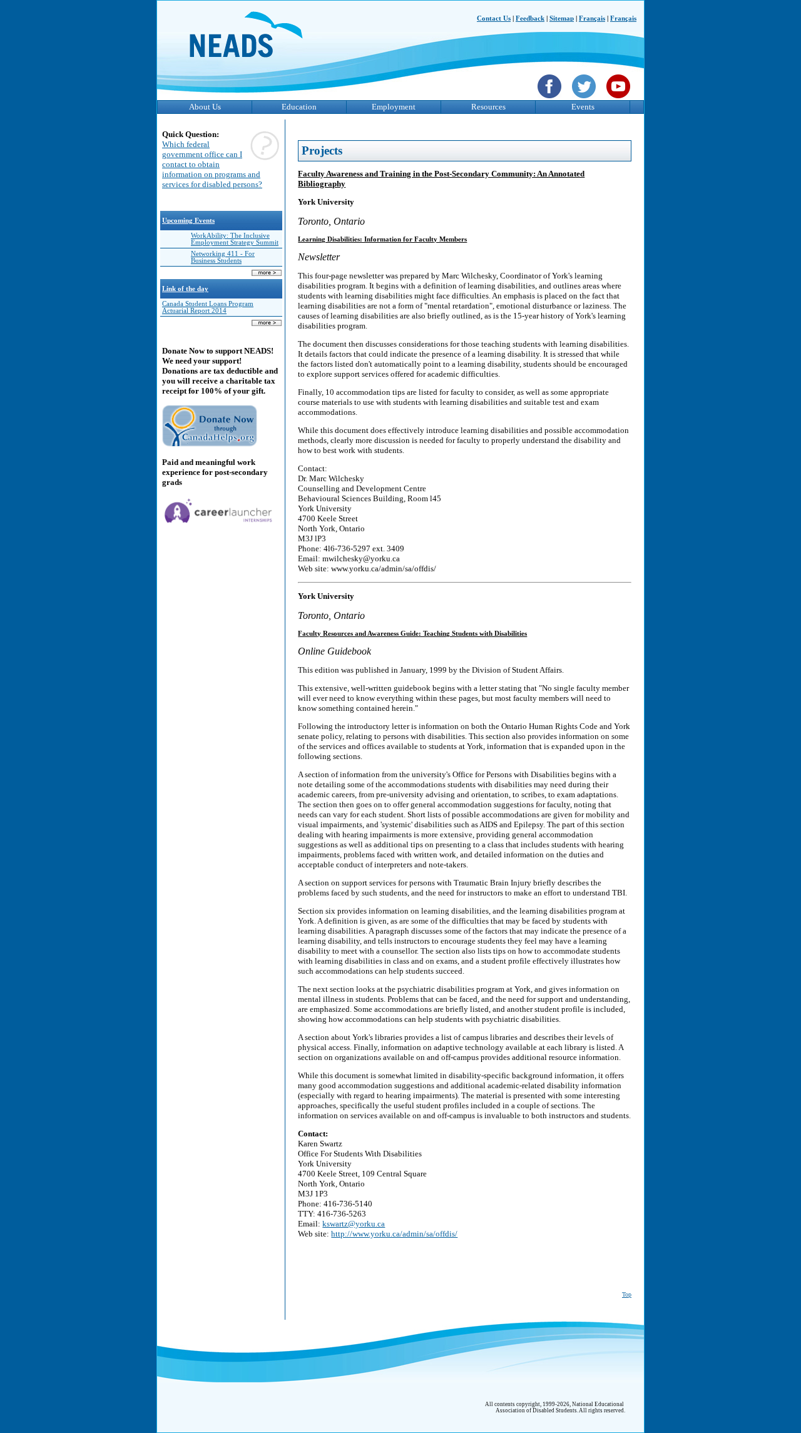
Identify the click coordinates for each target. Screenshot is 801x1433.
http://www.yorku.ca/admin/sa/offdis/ (394, 1233)
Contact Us (494, 18)
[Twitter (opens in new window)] (585, 99)
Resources (488, 106)
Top (626, 1294)
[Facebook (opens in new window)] (551, 99)
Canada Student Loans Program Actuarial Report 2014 (207, 307)
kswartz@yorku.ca (353, 1223)
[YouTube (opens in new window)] (619, 99)
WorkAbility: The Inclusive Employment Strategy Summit (234, 239)
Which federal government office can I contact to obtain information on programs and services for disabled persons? (212, 164)
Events (582, 106)
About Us (205, 106)
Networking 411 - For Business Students (223, 257)
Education (299, 106)
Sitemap (561, 18)
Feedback (530, 18)
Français (592, 18)
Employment (394, 106)
